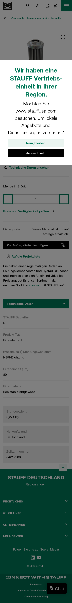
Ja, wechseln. (36, 153)
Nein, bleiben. (36, 143)
